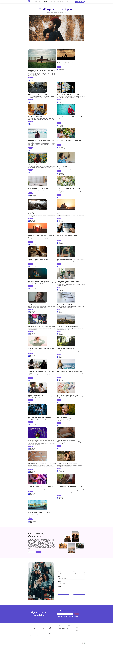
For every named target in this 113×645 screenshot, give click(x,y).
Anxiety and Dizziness (34, 304)
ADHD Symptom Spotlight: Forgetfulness (38, 188)
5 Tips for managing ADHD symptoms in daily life (69, 486)
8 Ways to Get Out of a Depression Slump (67, 326)
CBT (68, 627)
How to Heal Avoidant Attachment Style (38, 281)
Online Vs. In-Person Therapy (35, 395)
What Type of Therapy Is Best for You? (67, 440)
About (50, 628)
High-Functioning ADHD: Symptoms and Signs (69, 95)
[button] (40, 1)
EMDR (68, 628)
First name (59, 571)
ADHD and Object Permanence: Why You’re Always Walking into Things (70, 165)
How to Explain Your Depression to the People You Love (41, 236)
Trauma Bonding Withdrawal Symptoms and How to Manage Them (41, 372)
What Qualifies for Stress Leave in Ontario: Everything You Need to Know (68, 281)
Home (36, 1)
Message (59, 586)
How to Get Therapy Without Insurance (67, 304)
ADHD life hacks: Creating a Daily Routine (39, 512)
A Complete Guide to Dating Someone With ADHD (69, 140)
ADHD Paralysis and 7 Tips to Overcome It (67, 463)
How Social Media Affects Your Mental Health (39, 417)
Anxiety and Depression (61, 628)
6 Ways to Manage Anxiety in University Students (41, 348)
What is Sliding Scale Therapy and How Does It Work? (42, 463)
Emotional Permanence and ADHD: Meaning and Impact (69, 117)
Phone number (60, 581)
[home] (29, 1)
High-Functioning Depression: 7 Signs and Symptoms (70, 259)
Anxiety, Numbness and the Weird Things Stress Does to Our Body (42, 212)
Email (59, 576)
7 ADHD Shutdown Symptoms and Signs (38, 95)
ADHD (59, 627)
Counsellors (58, 1)
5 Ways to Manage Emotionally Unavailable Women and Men (70, 212)
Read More (30, 77)
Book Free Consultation (80, 1)
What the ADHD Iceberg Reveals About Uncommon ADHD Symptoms (41, 141)
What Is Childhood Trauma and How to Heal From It (41, 326)
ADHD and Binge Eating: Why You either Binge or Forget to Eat (69, 189)
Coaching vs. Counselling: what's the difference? (40, 486)
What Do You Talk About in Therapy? (37, 165)
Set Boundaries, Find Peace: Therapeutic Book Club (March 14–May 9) (41, 440)
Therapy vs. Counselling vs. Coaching (38, 259)
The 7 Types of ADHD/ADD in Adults (37, 117)
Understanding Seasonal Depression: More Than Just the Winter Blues (41, 71)
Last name (73, 571)
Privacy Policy (78, 630)
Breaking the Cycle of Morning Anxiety (67, 235)
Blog (68, 1)
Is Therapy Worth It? (62, 417)
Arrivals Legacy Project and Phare (65, 348)
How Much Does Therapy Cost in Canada (67, 395)
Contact (50, 633)
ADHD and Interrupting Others (65, 62)
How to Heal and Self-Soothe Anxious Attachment (69, 371)
